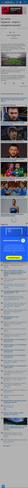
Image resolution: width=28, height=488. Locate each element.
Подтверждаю (14, 258)
